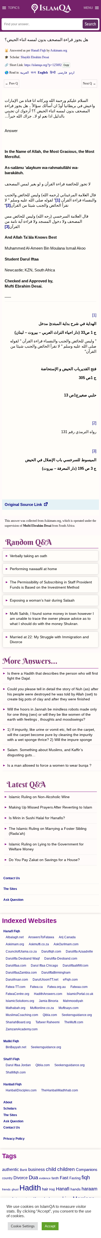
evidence (45, 1178)
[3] (94, 451)
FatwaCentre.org (17, 994)
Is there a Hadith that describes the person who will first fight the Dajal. (52, 676)
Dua (33, 1177)
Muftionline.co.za (42, 1008)
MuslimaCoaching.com (22, 1015)
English (43, 73)
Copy (66, 65)
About (7, 1102)
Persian (62, 73)
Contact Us (11, 878)
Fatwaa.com (79, 987)
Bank (23, 1170)
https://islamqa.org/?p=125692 (43, 65)
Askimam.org (58, 50)
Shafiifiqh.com (16, 1072)
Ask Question (13, 900)
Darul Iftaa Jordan (18, 1065)
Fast (64, 1177)
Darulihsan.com (17, 979)
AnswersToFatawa (41, 937)
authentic (10, 1169)
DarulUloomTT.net (45, 979)
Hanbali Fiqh (12, 1084)
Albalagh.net (15, 937)
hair (45, 1189)
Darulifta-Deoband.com (60, 958)
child (51, 1169)
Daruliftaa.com (16, 965)
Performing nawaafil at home (33, 569)
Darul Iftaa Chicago (44, 965)
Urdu (71, 73)
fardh (55, 1178)
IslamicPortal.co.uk (80, 994)
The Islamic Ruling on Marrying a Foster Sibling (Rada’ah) (47, 831)
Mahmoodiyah (73, 1001)
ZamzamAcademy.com (22, 1029)
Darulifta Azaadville (79, 951)
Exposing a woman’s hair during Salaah (42, 600)
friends (6, 1189)
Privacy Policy (14, 1139)
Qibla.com (50, 1015)
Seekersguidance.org (77, 1015)
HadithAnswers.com (48, 994)
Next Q (89, 83)
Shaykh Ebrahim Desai (35, 57)
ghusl (15, 1189)
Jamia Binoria (48, 1001)
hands (75, 1189)
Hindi (53, 73)
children (66, 1169)
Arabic (24, 73)
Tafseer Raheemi (47, 1022)
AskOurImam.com (66, 944)
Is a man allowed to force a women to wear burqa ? (49, 765)
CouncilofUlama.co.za (21, 951)
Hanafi (62, 1188)
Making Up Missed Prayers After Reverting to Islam (50, 807)
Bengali (33, 73)
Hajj (52, 1189)
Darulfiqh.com (51, 951)
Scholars (10, 1108)
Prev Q (11, 83)
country (7, 1178)
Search (90, 24)
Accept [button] (50, 1226)
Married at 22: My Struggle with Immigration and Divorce (49, 639)
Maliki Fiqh (11, 1041)
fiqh (86, 1177)
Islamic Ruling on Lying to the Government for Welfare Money (46, 846)
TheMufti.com (73, 1022)
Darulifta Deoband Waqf (23, 958)
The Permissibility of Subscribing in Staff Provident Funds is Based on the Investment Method (51, 584)
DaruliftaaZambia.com (21, 972)
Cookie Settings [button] (23, 1226)
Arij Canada (67, 937)
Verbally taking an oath (28, 556)
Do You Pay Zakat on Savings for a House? (44, 860)
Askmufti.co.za (39, 944)
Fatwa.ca (36, 987)
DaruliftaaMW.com (75, 965)
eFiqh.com (70, 979)
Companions (86, 1169)
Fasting (75, 1178)
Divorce (20, 1177)
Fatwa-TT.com (15, 987)
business (36, 1169)
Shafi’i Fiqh (11, 1059)
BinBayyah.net (16, 1047)
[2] (94, 423)
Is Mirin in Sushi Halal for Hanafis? (37, 818)
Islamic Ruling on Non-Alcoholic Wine (39, 797)
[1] (94, 314)
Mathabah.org (15, 1008)
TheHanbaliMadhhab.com (59, 1090)
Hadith (30, 1187)
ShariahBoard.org (18, 1022)
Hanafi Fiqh (38, 50)
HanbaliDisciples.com (21, 1090)
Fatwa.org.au (56, 987)
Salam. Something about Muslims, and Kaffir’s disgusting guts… (45, 752)
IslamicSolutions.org (20, 1001)
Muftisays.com (68, 1008)
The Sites (10, 889)
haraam (89, 1188)
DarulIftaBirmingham (55, 972)
